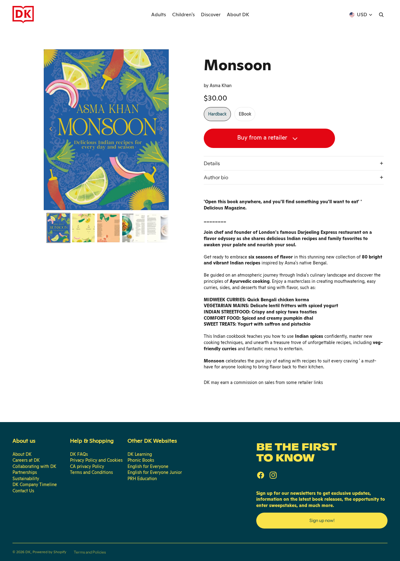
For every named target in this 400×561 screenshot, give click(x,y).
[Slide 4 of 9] (133, 228)
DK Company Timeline (34, 484)
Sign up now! (322, 520)
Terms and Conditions (91, 472)
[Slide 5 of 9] (158, 228)
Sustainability (25, 478)
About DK (22, 454)
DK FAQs (79, 454)
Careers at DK (26, 460)
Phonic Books (141, 460)
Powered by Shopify (49, 551)
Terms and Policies (90, 552)
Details (212, 163)
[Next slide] (163, 129)
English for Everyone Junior (155, 472)
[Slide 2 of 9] (83, 228)
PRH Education (142, 478)
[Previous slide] (49, 129)
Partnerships (24, 472)
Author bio (216, 177)
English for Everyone (148, 466)
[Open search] (381, 15)
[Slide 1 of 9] (58, 228)
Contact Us (23, 491)
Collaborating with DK (34, 466)
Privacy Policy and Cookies (96, 460)
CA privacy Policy (87, 466)
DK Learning (140, 454)
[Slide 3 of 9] (108, 228)
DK (28, 551)
